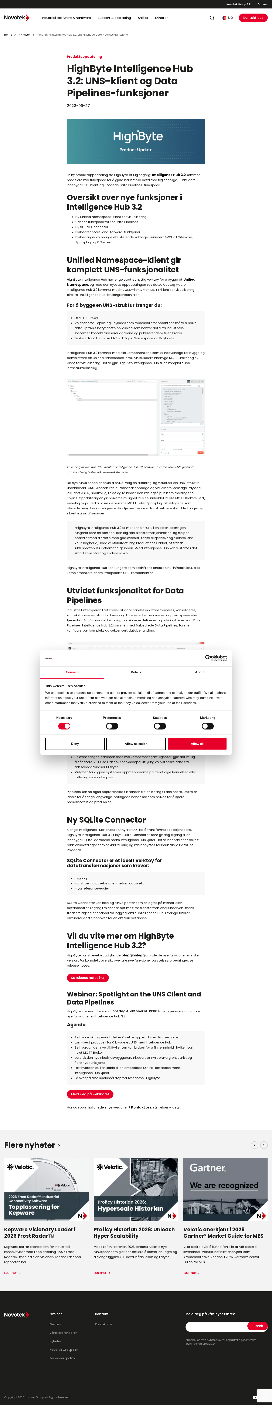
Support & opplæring (114, 17)
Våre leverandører (63, 1333)
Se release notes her (88, 977)
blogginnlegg (133, 955)
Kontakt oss (253, 17)
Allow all (197, 743)
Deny (75, 743)
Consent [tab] (72, 672)
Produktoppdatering (84, 56)
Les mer (11, 1273)
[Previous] (254, 1145)
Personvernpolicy (62, 1358)
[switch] (112, 726)
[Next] (264, 1145)
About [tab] (199, 672)
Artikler (143, 17)
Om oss (263, 4)
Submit (258, 1326)
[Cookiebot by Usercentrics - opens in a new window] (208, 658)
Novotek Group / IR (239, 4)
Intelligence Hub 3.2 (169, 175)
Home (8, 34)
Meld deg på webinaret (90, 1094)
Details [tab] (136, 672)
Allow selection (136, 743)
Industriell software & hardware (66, 17)
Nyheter (161, 17)
